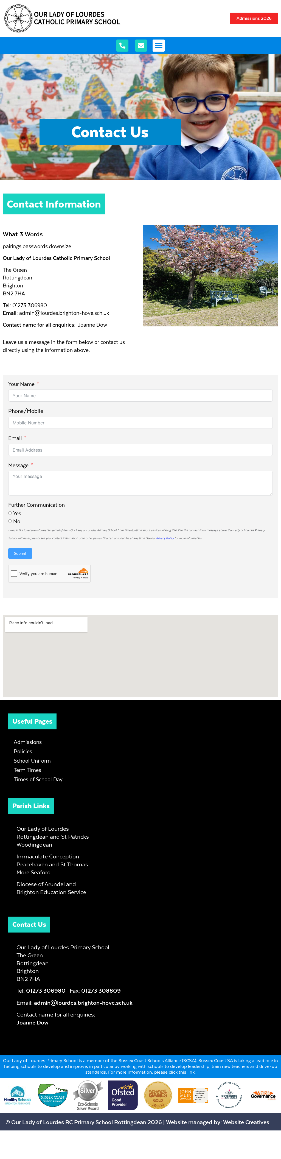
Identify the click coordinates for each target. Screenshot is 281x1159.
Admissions (28, 742)
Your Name (21, 384)
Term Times (27, 770)
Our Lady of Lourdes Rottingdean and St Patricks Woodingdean (52, 836)
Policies (23, 751)
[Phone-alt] (122, 46)
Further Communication (36, 505)
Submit (20, 553)
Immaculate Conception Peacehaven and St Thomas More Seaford (52, 864)
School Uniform (32, 761)
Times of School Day (38, 779)
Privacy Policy (165, 538)
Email (15, 438)
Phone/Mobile (25, 411)
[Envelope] (141, 46)
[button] (159, 46)
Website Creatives (246, 1122)
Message (18, 465)
